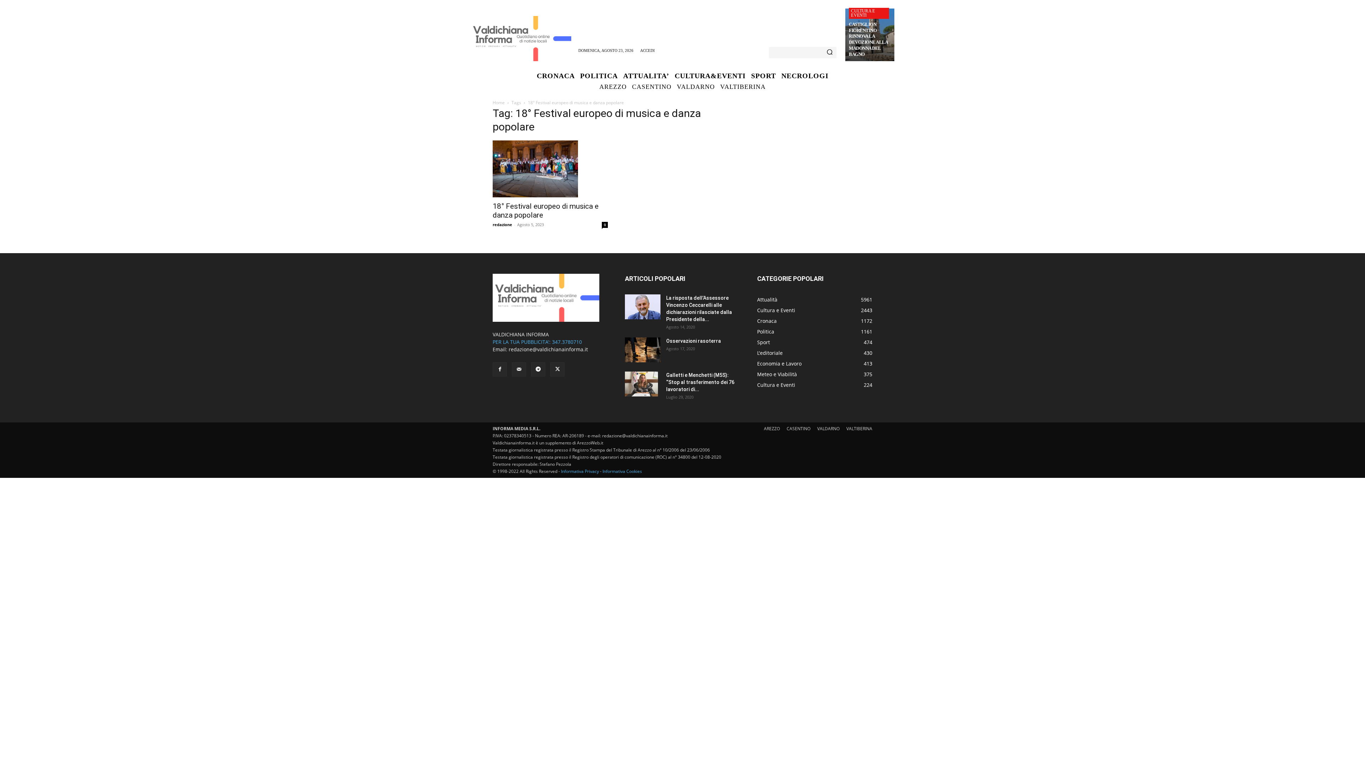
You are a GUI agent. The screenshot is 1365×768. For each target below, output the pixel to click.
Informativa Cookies (622, 471)
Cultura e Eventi (863, 13)
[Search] (829, 52)
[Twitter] (557, 369)
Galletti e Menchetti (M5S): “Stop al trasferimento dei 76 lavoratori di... (700, 382)
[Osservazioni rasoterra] (642, 349)
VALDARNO (828, 429)
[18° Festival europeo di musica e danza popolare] (550, 168)
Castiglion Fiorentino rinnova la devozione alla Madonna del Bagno (868, 39)
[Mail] (519, 369)
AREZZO (772, 429)
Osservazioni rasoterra (693, 341)
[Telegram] (538, 369)
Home (499, 103)
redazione (502, 224)
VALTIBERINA (859, 429)
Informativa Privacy (580, 471)
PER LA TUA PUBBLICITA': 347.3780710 (537, 341)
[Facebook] (500, 369)
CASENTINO (798, 429)
